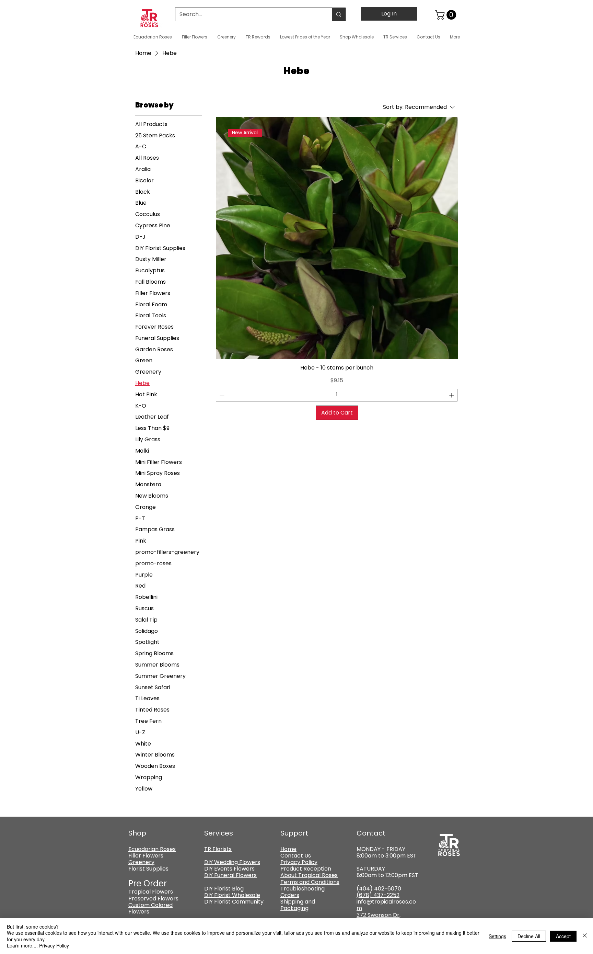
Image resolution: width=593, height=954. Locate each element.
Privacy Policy (54, 945)
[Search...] (338, 14)
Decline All (529, 936)
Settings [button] (497, 936)
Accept (563, 936)
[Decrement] (221, 395)
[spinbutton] (336, 395)
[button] (446, 15)
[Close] (585, 936)
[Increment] (452, 395)
